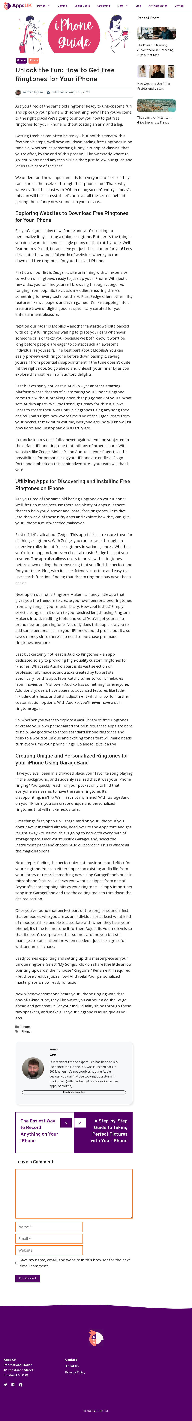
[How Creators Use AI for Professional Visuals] (156, 74)
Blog (138, 6)
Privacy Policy (75, 1373)
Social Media (82, 6)
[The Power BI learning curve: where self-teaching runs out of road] (156, 36)
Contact (179, 6)
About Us (72, 1366)
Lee (40, 92)
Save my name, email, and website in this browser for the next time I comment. (75, 1263)
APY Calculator (157, 6)
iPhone (21, 60)
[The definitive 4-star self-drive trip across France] (156, 108)
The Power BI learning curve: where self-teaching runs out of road (155, 50)
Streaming (103, 6)
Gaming (62, 6)
